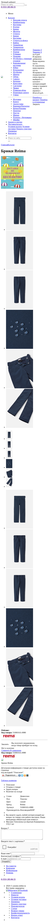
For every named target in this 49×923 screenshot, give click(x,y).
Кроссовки (17, 83)
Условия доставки (18, 899)
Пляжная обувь (19, 90)
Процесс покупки (24, 129)
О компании (16, 893)
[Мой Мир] (27, 775)
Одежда (16, 34)
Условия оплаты (15, 126)
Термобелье (18, 45)
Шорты (16, 74)
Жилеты (16, 31)
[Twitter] (22, 775)
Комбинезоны (19, 22)
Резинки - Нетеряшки (22, 117)
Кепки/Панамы (19, 108)
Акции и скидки (15, 122)
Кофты (16, 43)
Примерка (12, 131)
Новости (14, 895)
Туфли (16, 95)
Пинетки (17, 111)
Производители (17, 906)
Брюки (16, 29)
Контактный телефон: (11, 856)
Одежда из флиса (20, 40)
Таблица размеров (9, 780)
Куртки (16, 27)
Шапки (16, 115)
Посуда (16, 113)
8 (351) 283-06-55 (8, 7)
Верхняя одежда (20, 20)
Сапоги (16, 79)
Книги (16, 102)
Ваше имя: (6, 853)
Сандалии (17, 86)
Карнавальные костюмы (19, 64)
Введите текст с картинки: (13, 841)
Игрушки (17, 99)
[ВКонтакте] (19, 775)
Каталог (11, 18)
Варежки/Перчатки (21, 106)
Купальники (18, 70)
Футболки (17, 72)
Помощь (9, 873)
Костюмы (17, 25)
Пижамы (17, 56)
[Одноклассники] (24, 775)
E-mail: (4, 859)
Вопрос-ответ (17, 915)
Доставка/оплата (15, 124)
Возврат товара (17, 911)
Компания (10, 868)
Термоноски (18, 47)
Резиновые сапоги (21, 92)
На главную (11, 866)
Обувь (15, 77)
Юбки (15, 68)
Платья (16, 52)
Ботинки (16, 81)
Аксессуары (18, 104)
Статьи (14, 908)
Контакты (12, 133)
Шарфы (16, 120)
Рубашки (17, 54)
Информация (11, 870)
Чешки (16, 88)
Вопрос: (5, 828)
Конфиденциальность (20, 913)
